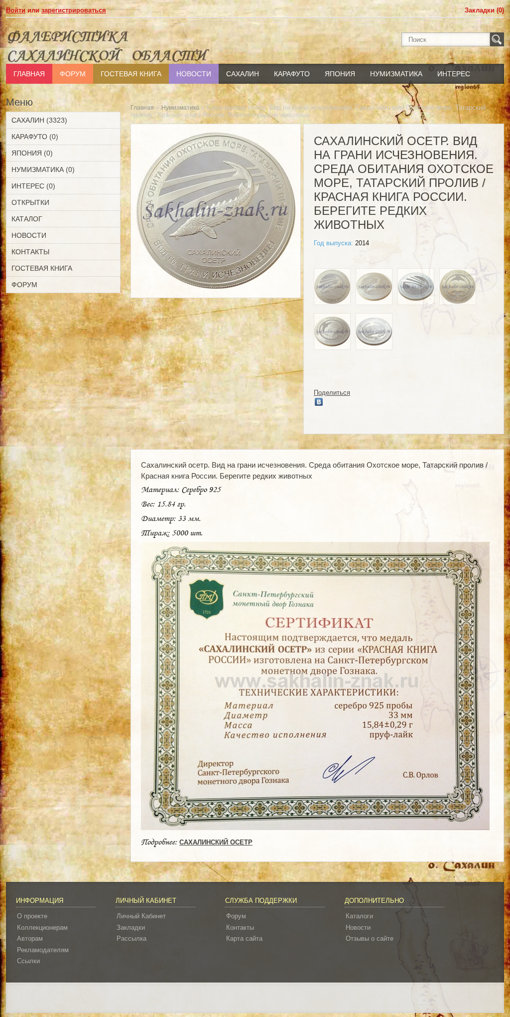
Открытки (30, 202)
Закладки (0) (484, 10)
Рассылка (131, 938)
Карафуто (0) (34, 137)
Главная (29, 74)
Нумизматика (396, 74)
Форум (73, 74)
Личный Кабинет (141, 916)
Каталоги (359, 916)
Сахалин (242, 74)
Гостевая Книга (131, 74)
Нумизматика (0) (43, 169)
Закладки (131, 927)
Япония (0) (32, 153)
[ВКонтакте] (319, 401)
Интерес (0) (33, 186)
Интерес (453, 74)
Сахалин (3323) (39, 120)
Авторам (30, 938)
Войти (15, 10)
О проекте (32, 916)
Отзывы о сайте (369, 938)
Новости (193, 74)
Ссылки (28, 961)
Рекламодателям (43, 950)
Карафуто (292, 74)
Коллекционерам (42, 927)
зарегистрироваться (73, 10)
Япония (340, 74)
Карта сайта (244, 938)
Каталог (26, 219)
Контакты (30, 252)
